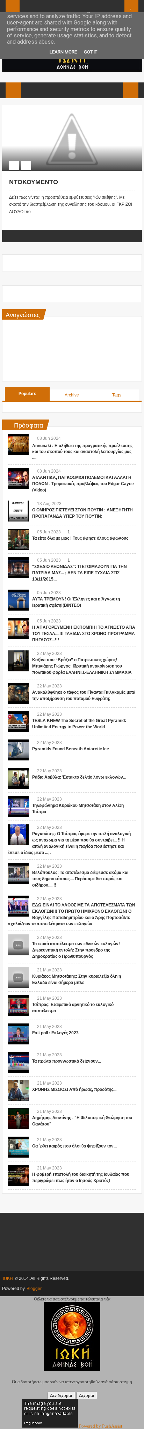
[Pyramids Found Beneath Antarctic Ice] (18, 749)
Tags (116, 395)
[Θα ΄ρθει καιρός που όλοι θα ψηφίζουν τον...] (18, 1147)
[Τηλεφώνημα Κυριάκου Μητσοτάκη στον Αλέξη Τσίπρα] (18, 806)
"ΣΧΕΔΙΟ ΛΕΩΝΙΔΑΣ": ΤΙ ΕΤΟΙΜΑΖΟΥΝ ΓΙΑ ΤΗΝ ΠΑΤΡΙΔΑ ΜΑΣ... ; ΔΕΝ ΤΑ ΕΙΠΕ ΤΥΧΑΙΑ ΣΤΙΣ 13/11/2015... (79, 573)
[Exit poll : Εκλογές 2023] (18, 1033)
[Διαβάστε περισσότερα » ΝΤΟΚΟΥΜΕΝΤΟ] (65, 109)
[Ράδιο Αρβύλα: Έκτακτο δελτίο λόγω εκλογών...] (18, 778)
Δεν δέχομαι (61, 1395)
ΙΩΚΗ (8, 1278)
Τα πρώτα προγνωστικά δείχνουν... (66, 1061)
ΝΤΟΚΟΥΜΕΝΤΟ (33, 181)
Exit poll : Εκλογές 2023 (55, 1032)
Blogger (34, 1288)
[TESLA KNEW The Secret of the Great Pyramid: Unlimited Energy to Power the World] (18, 721)
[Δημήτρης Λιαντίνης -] (18, 1118)
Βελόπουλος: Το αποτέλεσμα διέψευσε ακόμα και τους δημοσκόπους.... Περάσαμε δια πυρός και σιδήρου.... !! (80, 879)
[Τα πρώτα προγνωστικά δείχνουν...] (18, 1062)
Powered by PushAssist (100, 1426)
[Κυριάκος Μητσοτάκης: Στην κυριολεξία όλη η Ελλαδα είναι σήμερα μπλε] (18, 977)
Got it (90, 51)
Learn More (63, 51)
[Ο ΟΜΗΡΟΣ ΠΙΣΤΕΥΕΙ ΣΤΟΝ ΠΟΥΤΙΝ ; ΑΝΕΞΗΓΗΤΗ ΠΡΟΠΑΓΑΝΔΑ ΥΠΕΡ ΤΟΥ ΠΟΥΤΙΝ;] (18, 511)
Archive (72, 395)
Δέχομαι (86, 1395)
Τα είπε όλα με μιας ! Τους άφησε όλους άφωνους (80, 538)
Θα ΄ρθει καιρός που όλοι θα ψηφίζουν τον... (74, 1146)
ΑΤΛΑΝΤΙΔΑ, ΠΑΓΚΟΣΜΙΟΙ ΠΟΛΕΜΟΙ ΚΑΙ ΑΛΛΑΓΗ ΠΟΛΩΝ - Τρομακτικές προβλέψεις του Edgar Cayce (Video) (83, 484)
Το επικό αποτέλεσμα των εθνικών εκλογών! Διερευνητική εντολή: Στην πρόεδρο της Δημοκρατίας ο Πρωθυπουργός (76, 950)
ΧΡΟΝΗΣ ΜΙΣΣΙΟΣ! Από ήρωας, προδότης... (74, 1089)
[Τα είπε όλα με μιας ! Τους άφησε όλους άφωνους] (18, 539)
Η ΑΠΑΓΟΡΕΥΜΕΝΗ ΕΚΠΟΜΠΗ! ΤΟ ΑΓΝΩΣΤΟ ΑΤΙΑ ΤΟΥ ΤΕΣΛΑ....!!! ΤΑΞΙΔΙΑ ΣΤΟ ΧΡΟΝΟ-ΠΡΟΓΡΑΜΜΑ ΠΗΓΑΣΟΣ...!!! (83, 633)
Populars (27, 393)
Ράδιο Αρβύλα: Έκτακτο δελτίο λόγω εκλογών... (79, 777)
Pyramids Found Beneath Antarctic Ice (70, 748)
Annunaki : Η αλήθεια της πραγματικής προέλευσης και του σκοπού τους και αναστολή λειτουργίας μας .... (82, 451)
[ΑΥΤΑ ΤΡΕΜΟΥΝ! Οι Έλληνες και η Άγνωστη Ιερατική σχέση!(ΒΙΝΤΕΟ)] (18, 600)
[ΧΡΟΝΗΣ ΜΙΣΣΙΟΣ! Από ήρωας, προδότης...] (18, 1090)
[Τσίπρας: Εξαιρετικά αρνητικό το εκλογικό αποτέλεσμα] (18, 1005)
